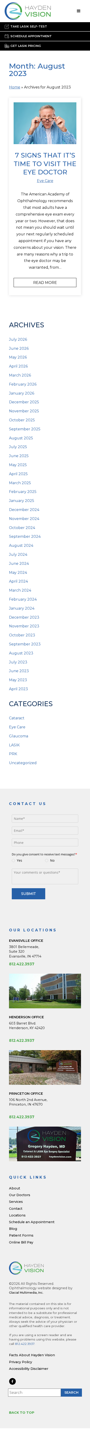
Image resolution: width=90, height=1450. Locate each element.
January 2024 (21, 608)
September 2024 (25, 536)
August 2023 (21, 653)
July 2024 (18, 554)
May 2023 (18, 680)
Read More (45, 282)
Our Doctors (19, 1195)
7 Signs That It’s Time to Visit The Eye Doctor (45, 163)
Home (14, 87)
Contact (15, 1209)
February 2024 (23, 599)
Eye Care (45, 181)
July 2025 (18, 447)
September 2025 (24, 429)
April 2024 (18, 581)
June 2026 (19, 348)
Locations (17, 1215)
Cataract (16, 718)
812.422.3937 (21, 964)
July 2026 (18, 339)
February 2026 (22, 384)
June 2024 (19, 563)
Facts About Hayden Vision (32, 1355)
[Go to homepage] (28, 11)
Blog (13, 1229)
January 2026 (21, 393)
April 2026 (18, 366)
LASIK (14, 745)
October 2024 (22, 528)
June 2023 (19, 671)
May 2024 (18, 572)
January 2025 (21, 501)
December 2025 (24, 402)
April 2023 (18, 689)
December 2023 (24, 617)
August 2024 (21, 545)
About (14, 1188)
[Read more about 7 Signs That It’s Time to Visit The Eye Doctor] (45, 123)
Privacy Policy (20, 1362)
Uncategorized (23, 763)
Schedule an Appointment (31, 1222)
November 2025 (24, 411)
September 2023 (25, 644)
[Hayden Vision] (26, 1268)
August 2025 (21, 438)
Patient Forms (21, 1235)
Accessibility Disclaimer (28, 1369)
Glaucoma (18, 736)
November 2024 (24, 519)
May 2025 (18, 465)
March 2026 (20, 375)
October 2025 (22, 420)
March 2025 (20, 483)
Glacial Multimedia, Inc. (26, 1292)
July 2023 (18, 662)
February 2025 (22, 491)
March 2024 (20, 590)
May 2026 (18, 357)
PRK (13, 754)
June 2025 (19, 456)
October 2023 (22, 635)
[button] (79, 11)
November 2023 (24, 626)
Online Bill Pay (21, 1242)
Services (16, 1202)
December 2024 (24, 510)
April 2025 (18, 474)
